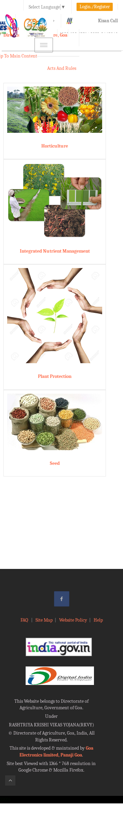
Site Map (44, 620)
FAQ (24, 620)
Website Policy (73, 620)
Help (98, 620)
